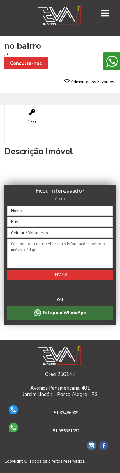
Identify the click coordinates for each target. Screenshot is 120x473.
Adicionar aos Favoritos (92, 82)
